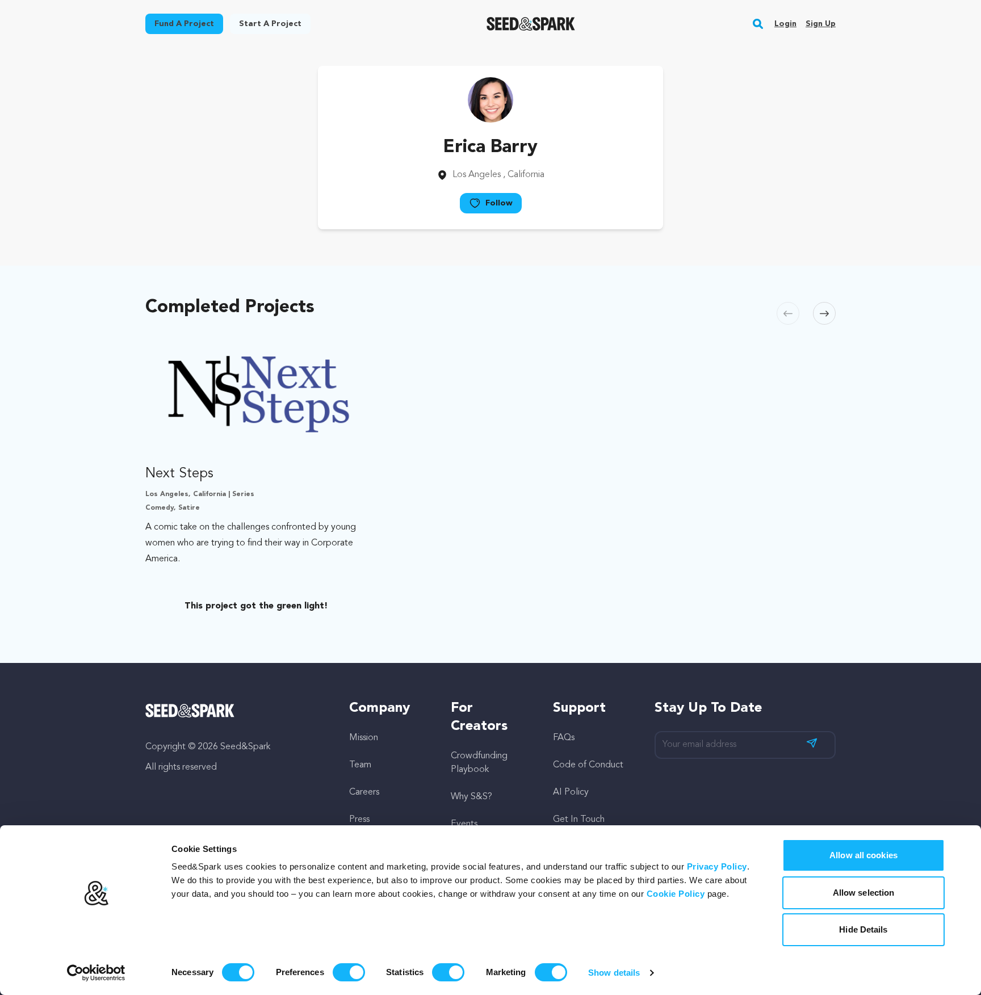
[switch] (349, 972)
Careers (364, 792)
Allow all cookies (863, 855)
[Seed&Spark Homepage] (531, 24)
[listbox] (490, 476)
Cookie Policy (676, 894)
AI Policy (571, 792)
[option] (258, 476)
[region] (490, 476)
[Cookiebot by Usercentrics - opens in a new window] (96, 972)
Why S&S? (471, 796)
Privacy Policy (717, 866)
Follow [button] (499, 203)
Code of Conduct (588, 765)
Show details (614, 972)
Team (360, 765)
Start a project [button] (270, 24)
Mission (363, 737)
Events (464, 824)
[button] (758, 24)
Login (785, 24)
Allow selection (864, 892)
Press (359, 819)
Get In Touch (579, 819)
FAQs (564, 737)
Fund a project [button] (184, 24)
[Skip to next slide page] (824, 313)
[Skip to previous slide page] (788, 313)
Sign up (821, 24)
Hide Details (863, 929)
